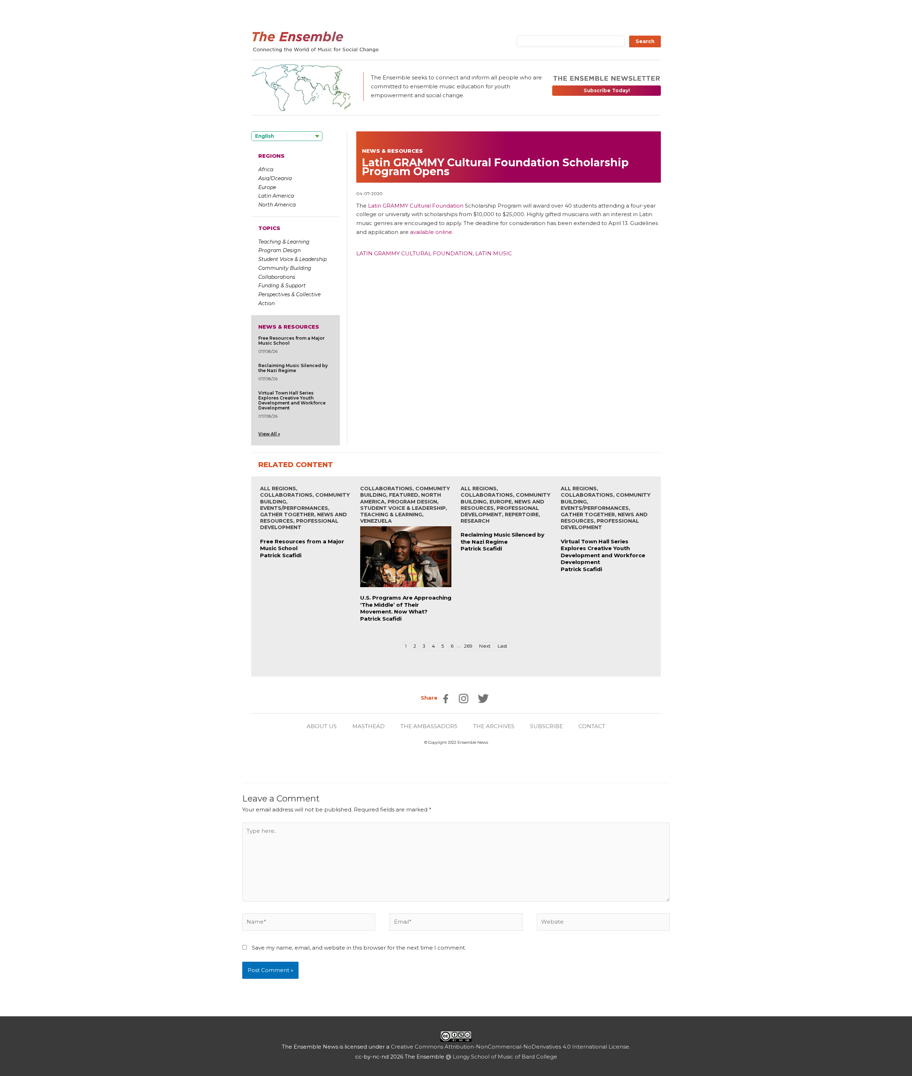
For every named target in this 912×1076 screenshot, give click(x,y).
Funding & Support (282, 285)
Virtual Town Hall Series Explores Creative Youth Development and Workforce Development (292, 400)
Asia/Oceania (275, 178)
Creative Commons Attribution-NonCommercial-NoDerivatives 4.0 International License (510, 1046)
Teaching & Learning (284, 242)
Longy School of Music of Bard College (505, 1056)
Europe (267, 187)
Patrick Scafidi (280, 555)
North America (277, 205)
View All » (269, 434)
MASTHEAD (368, 726)
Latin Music (493, 253)
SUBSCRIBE (546, 726)
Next (485, 646)
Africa (265, 169)
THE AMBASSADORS (428, 726)
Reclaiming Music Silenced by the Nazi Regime (293, 368)
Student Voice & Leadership (292, 259)
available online (431, 232)
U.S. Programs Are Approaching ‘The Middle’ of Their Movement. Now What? (405, 604)
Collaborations (276, 277)
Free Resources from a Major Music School (291, 340)
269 (468, 646)
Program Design (279, 250)
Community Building (284, 268)
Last (502, 646)
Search (645, 41)
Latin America (276, 196)
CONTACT (592, 726)
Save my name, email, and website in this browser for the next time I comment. (359, 947)
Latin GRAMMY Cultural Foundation (415, 205)
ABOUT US (322, 726)
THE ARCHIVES (493, 726)
